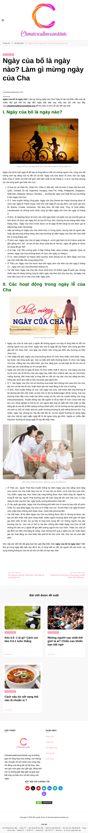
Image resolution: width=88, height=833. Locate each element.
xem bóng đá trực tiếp (9, 828)
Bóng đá (49, 736)
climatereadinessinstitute (10, 92)
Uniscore (59, 830)
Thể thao (50, 759)
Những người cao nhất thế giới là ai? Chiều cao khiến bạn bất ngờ (65, 641)
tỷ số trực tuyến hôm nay (72, 830)
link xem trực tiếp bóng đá (71, 828)
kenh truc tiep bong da (52, 828)
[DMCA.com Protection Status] (44, 802)
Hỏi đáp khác (8, 54)
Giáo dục (50, 742)
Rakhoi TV (20, 830)
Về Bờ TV (30, 830)
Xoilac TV (22, 828)
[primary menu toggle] (3, 20)
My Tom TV (49, 830)
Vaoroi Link (39, 830)
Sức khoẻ (50, 753)
